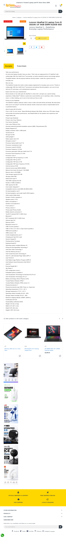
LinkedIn (52, 531)
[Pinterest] (42, 47)
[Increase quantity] (35, 38)
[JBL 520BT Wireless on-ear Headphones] (11, 475)
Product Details (21, 66)
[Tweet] (36, 47)
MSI (26, 346)
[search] (60, 11)
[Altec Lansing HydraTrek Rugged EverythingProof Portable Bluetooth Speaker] (11, 434)
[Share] (31, 47)
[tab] (9, 66)
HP (5, 346)
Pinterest (39, 531)
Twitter (24, 531)
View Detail (19, 355)
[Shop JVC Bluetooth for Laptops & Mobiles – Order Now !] (11, 413)
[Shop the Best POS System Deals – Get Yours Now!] (11, 372)
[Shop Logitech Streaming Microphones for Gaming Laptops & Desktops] (11, 454)
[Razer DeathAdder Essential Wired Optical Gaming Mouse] (11, 393)
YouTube (31, 531)
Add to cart (42, 38)
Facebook (16, 531)
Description (8, 66)
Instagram (47, 531)
